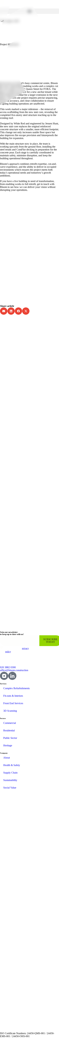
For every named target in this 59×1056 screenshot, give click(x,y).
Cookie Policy (33, 1049)
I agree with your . (17, 650)
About (6, 757)
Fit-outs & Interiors (13, 695)
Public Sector (10, 738)
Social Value (9, 787)
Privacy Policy (17, 1049)
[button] (29, 11)
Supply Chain (10, 772)
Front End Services (13, 703)
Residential (9, 730)
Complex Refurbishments (16, 688)
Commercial (9, 723)
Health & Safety (11, 765)
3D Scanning (10, 710)
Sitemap (4, 1049)
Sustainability (10, 780)
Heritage (7, 745)
